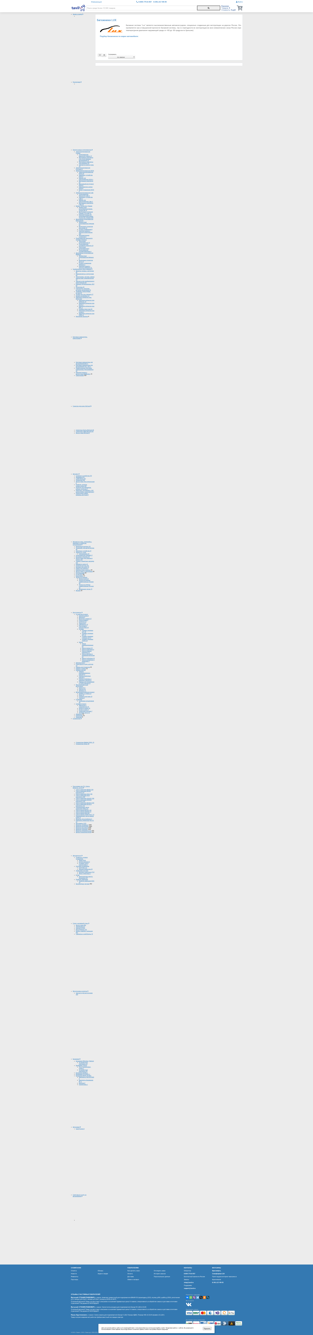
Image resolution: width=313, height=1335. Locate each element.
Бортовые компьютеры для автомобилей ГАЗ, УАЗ (84, 365)
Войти (240, 2)
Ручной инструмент (82, 614)
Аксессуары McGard (83, 433)
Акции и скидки (103, 1274)
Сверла (82, 698)
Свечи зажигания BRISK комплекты (83, 791)
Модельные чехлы (85, 589)
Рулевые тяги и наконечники (83, 864)
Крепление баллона (82, 316)
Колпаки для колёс (82, 567)
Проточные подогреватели (84, 247)
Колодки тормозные (86, 872)
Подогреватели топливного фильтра (86, 244)
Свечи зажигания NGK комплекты (83, 796)
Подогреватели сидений (84, 555)
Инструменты (81, 929)
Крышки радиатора (85, 869)
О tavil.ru (74, 1271)
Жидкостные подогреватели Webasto (86, 257)
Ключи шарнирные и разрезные (88, 660)
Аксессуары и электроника (84, 571)
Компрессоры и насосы (83, 570)
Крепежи (82, 1083)
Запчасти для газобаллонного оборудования (85, 281)
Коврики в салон (82, 564)
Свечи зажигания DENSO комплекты (84, 800)
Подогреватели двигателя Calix (84, 194)
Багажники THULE (81, 1065)
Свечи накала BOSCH (83, 810)
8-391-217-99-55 (160, 2)
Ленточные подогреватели (84, 241)
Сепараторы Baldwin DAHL (85, 742)
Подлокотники (80, 573)
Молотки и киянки (85, 618)
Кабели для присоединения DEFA (86, 178)
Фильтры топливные (82, 825)
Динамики (80, 477)
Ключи (81, 642)
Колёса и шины (84, 708)
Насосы (82, 689)
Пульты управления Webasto (85, 263)
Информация (96, 2)
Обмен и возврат (133, 1279)
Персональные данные (162, 1276)
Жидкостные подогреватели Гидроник (86, 223)
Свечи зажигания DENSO (85, 798)
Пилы (81, 695)
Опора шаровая (84, 862)
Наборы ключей (81, 670)
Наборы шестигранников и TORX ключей (86, 682)
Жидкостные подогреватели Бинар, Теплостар (86, 209)
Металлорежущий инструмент (85, 692)
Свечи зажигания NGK (84, 794)
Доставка (130, 1276)
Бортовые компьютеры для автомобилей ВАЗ (84, 362)
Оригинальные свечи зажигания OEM (82, 808)
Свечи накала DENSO (83, 811)
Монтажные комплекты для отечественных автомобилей (86, 159)
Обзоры (100, 1271)
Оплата (130, 1274)
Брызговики (79, 576)
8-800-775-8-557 (145, 2)
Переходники (83, 620)
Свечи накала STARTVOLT (85, 814)
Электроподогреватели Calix (84, 192)
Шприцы (82, 690)
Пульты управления (85, 229)
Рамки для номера (82, 568)
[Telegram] (197, 1297)
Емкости (82, 687)
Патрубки (83, 867)
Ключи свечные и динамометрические (88, 655)
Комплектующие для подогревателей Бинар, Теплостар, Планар (86, 216)
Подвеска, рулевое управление (82, 858)
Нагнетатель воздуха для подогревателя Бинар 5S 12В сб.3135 (124, 1307)
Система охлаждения (82, 866)
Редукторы (80, 287)
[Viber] (194, 1297)
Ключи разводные (88, 649)
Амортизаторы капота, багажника (86, 877)
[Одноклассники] (204, 1297)
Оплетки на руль (82, 565)
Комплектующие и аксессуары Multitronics (83, 373)
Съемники (79, 699)
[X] (201, 1297)
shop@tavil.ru (189, 1282)
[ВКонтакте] (187, 1297)
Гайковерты (83, 624)
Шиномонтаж (80, 662)
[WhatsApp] (190, 1297)
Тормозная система (85, 711)
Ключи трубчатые (88, 658)
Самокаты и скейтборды (84, 934)
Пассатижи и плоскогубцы (84, 626)
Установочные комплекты (83, 1063)
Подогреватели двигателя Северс (85, 155)
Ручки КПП (79, 574)
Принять (207, 1328)
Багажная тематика (83, 556)
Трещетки (82, 623)
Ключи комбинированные (87, 645)
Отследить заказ (159, 1271)
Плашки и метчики (85, 696)
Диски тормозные (85, 873)
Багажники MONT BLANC (83, 1075)
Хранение (79, 717)
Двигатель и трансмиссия (84, 706)
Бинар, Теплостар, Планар (84, 206)
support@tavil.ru (190, 1288)
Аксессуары (81, 925)
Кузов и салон (84, 709)
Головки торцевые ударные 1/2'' (87, 637)
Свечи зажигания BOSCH (85, 803)
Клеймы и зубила (85, 693)
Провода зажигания (82, 879)
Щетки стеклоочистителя (83, 832)
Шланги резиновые (82, 296)
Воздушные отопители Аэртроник (86, 227)
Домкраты (79, 714)
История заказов (160, 1274)
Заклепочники (84, 615)
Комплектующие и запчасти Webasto (85, 266)
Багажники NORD (82, 1073)
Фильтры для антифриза (84, 819)
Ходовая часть (84, 712)
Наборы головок (81, 668)
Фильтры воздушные (82, 826)
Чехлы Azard (84, 579)
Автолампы (81, 823)
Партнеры (74, 1279)
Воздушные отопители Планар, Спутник (86, 212)
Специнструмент (81, 704)
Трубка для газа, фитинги (84, 294)
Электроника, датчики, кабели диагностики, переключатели (85, 278)
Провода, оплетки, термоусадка (81, 485)
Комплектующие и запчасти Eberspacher (86, 232)
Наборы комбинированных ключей (84, 673)
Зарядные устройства (83, 551)
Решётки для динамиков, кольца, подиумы (83, 488)
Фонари (78, 590)
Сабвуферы (81, 478)
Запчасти (80, 928)
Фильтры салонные (82, 829)
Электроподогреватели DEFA (85, 170)
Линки (82, 860)
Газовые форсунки (85, 309)
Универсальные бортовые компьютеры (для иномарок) (85, 369)
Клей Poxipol (80, 1129)
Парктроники (80, 375)
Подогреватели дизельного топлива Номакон (84, 239)
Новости (74, 1274)
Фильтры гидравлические (83, 830)
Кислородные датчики (82, 884)
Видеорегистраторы (83, 546)
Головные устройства (84, 475)
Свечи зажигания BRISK (84, 789)
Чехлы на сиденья (81, 577)
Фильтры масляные (82, 828)
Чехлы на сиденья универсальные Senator (86, 582)
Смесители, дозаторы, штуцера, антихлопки (83, 289)
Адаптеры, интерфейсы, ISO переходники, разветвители (85, 491)
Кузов (77, 875)
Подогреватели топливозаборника (85, 250)
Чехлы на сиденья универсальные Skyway (86, 586)
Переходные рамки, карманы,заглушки (82, 494)
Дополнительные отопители (84, 236)
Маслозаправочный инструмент (82, 685)
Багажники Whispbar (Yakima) (85, 1061)
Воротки (82, 617)
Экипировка (80, 926)
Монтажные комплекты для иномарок (86, 162)
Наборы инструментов (83, 667)
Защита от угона (81, 552)
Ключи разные (87, 648)
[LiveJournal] (207, 1297)
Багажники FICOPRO (83, 1074)
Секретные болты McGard (85, 430)
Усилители (80, 480)
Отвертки (83, 621)
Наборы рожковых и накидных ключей (85, 679)
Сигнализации (84, 554)
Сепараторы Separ (82, 744)
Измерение (79, 715)
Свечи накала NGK (82, 813)
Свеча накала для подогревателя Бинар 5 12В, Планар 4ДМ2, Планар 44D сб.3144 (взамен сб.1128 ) (129, 1315)
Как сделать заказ (133, 1271)
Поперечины (83, 1084)
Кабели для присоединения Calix (86, 200)
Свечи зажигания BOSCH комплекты (84, 805)
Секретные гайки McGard (84, 431)
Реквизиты (74, 1276)
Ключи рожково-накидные (87, 651)
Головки (81, 629)
